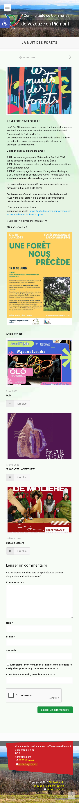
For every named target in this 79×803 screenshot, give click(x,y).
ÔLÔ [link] (8, 395)
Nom (9, 622)
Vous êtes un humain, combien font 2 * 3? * (30, 674)
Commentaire (15, 582)
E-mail (10, 636)
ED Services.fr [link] (56, 782)
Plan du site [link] (38, 785)
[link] (5, 23)
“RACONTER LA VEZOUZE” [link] (20, 469)
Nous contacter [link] (55, 789)
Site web (11, 650)
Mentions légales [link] (55, 785)
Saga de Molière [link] (15, 542)
